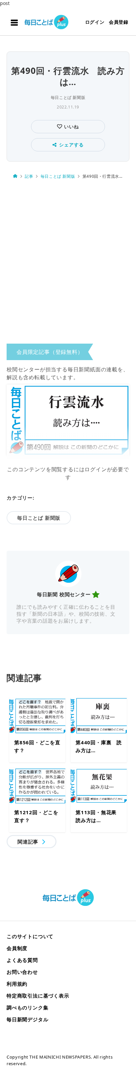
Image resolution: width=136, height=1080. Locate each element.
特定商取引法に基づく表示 (38, 995)
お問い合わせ (22, 972)
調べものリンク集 (27, 1007)
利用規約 (17, 983)
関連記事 (27, 841)
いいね (70, 126)
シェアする (71, 144)
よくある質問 (22, 960)
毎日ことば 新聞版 (68, 97)
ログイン (95, 22)
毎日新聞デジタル (27, 1019)
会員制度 (17, 948)
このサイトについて (30, 936)
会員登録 (118, 22)
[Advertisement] (68, 263)
